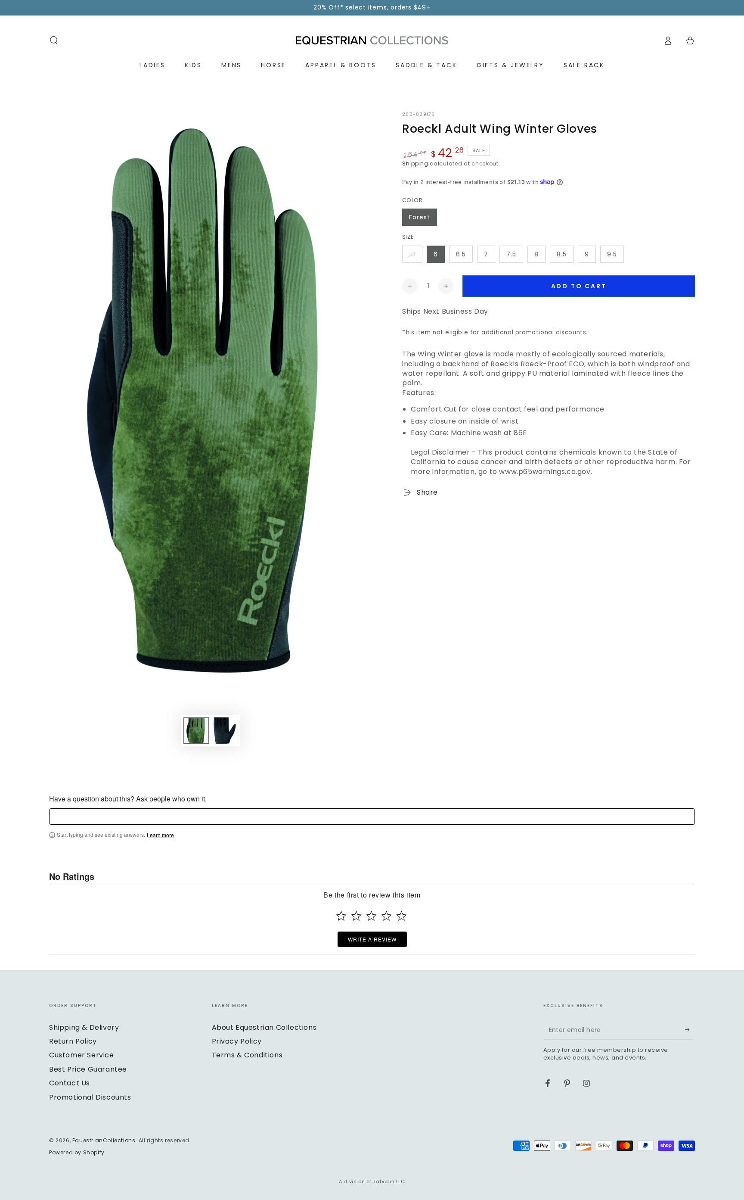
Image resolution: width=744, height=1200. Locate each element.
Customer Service (81, 1055)
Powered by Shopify (77, 1152)
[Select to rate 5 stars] (401, 916)
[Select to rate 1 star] (341, 916)
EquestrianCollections (104, 1140)
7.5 (511, 254)
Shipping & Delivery (84, 1027)
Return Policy (73, 1041)
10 (412, 254)
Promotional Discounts (90, 1097)
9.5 (612, 254)
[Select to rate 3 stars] (371, 916)
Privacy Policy (237, 1041)
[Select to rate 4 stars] (386, 916)
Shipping (415, 163)
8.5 (562, 254)
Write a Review (372, 939)
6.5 (461, 254)
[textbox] (372, 816)
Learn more (160, 835)
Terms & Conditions (247, 1055)
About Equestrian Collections (264, 1027)
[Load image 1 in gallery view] (196, 730)
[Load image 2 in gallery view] (225, 730)
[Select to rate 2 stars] (356, 916)
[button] (54, 40)
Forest (419, 217)
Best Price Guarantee (88, 1069)
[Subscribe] (690, 1029)
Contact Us (69, 1083)
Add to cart (579, 286)
